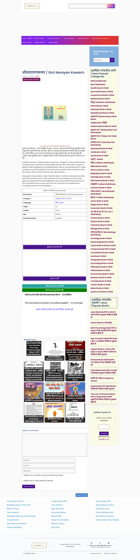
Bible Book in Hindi (99, 166)
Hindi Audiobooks (98, 81)
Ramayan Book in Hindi (101, 109)
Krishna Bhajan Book (104, 512)
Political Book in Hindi (100, 270)
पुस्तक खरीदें (54, 278)
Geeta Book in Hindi (99, 106)
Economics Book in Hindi (101, 208)
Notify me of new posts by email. (38, 480)
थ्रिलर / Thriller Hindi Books (102, 197)
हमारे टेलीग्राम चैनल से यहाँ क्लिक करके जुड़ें (54, 309)
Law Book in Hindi (98, 256)
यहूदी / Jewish (97, 159)
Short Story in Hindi (15, 501)
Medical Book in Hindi (100, 98)
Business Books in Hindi (101, 277)
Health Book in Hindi (100, 88)
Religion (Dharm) (40, 42)
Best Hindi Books (98, 84)
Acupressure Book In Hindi (102, 95)
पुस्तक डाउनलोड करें (54, 247)
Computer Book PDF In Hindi (103, 249)
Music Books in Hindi (100, 288)
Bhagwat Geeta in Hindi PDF (19, 505)
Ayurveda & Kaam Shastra (100, 38)
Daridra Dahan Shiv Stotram (107, 520)
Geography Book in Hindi (102, 259)
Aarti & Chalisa (26, 42)
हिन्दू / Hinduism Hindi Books (103, 102)
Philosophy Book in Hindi (101, 267)
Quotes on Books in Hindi (102, 292)
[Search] (112, 60)
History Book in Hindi (100, 170)
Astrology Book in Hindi (101, 238)
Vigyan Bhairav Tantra (105, 505)
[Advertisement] (70, 24)
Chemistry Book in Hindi (101, 225)
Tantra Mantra (13, 512)
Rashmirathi (56, 516)
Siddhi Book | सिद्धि (99, 122)
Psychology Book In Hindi (102, 263)
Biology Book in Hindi (100, 228)
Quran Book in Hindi (99, 155)
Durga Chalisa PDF (59, 501)
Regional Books (53, 42)
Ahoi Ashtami (57, 505)
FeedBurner (104, 439)
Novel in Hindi (13, 508)
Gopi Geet (55, 527)
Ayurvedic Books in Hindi (102, 91)
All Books (30, 38)
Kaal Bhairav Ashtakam (16, 523)
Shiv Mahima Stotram (105, 516)
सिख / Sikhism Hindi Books (102, 163)
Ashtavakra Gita (102, 508)
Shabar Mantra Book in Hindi (103, 126)
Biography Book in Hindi (101, 173)
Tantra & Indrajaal (68, 38)
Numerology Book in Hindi (102, 242)
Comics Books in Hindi (100, 284)
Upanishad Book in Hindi (101, 148)
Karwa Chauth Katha (60, 520)
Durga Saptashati (14, 527)
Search (111, 6)
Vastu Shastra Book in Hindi (103, 245)
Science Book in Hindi (100, 218)
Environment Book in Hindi (102, 274)
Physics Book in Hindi (100, 221)
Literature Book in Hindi (101, 187)
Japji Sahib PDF (57, 508)
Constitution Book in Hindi (102, 252)
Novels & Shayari (39, 38)
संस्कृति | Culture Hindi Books (103, 184)
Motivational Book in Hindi (102, 180)
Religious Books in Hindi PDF (31, 79)
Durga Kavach (13, 520)
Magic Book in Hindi (99, 204)
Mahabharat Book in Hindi (102, 113)
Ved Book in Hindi (98, 152)
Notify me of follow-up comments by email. (43, 475)
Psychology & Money (53, 38)
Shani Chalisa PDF (103, 501)
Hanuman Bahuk (58, 512)
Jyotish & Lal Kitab (83, 38)
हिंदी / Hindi (59, 203)
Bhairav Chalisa (57, 523)
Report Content (82, 495)
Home (24, 38)
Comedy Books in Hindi (101, 281)
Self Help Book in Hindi (100, 177)
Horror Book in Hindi (99, 201)
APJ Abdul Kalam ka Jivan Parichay (21, 516)
